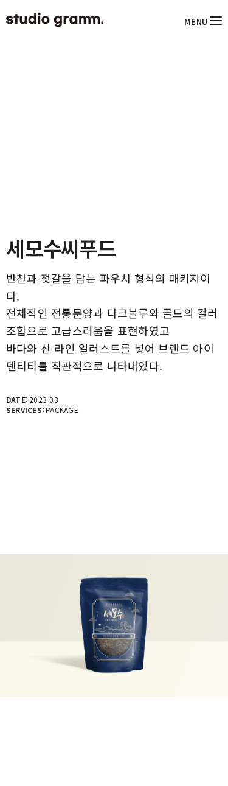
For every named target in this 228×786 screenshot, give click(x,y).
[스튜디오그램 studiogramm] (54, 19)
